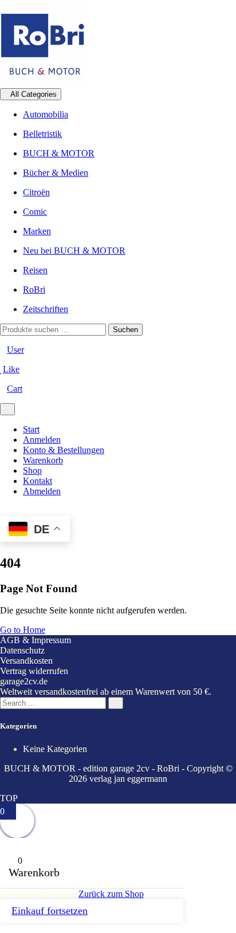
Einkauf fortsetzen (49, 910)
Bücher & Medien (55, 173)
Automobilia (45, 114)
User (15, 350)
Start (31, 429)
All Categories (33, 94)
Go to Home (22, 630)
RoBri (34, 289)
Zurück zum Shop (111, 894)
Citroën (36, 192)
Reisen (35, 270)
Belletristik (42, 134)
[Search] (115, 703)
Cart (14, 388)
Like (11, 369)
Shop (32, 470)
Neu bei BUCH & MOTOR (74, 250)
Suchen (125, 329)
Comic (35, 211)
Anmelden (42, 439)
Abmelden (42, 491)
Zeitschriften (45, 309)
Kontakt (37, 481)
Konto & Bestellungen (63, 450)
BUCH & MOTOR (59, 153)
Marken (37, 231)
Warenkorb (43, 460)
